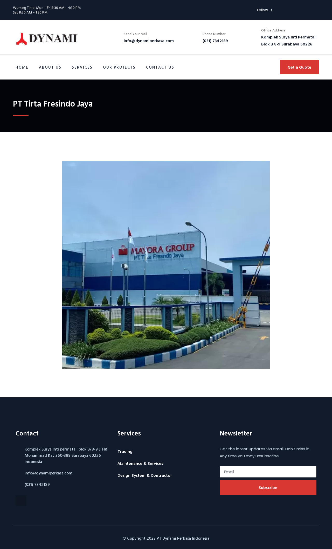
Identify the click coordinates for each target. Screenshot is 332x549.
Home (22, 67)
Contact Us (160, 67)
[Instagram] (282, 10)
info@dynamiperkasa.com (48, 473)
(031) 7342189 (37, 484)
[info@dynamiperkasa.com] (18, 472)
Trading (125, 451)
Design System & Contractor (144, 475)
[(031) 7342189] (18, 484)
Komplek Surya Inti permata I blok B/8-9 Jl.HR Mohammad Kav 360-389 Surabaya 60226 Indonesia (66, 455)
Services (82, 67)
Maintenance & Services (140, 463)
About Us (50, 67)
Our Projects (119, 67)
